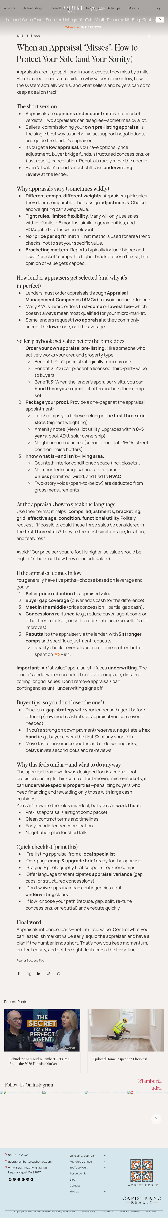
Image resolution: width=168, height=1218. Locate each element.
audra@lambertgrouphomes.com (30, 1161)
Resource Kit (78, 1173)
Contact (75, 1185)
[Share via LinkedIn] (39, 974)
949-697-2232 (91, 27)
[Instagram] (14, 1179)
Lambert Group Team (83, 1155)
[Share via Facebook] (18, 974)
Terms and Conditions (129, 1211)
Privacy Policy (88, 1211)
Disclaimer (108, 1211)
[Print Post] (59, 974)
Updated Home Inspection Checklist (120, 1058)
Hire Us (74, 1191)
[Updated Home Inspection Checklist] (126, 1030)
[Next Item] (156, 1119)
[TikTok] (32, 1179)
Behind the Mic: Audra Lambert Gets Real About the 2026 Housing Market (39, 1061)
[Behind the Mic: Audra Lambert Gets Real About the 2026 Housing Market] (42, 1030)
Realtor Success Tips (30, 960)
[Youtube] (27, 1179)
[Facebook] (10, 1179)
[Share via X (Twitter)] (29, 974)
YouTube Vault (78, 1167)
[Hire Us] (105, 1191)
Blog (72, 1179)
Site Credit (151, 1211)
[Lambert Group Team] (105, 1156)
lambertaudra (152, 1084)
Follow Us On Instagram (29, 1084)
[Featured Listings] (105, 1162)
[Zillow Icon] (18, 1179)
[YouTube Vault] (105, 1168)
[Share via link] (49, 974)
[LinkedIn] (23, 1179)
